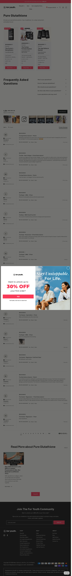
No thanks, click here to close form (18, 300)
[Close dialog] (68, 268)
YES (18, 296)
